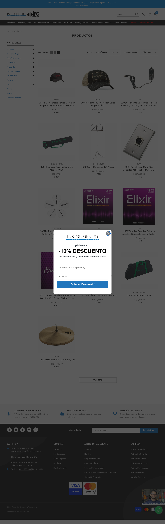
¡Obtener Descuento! (82, 284)
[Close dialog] (108, 233)
